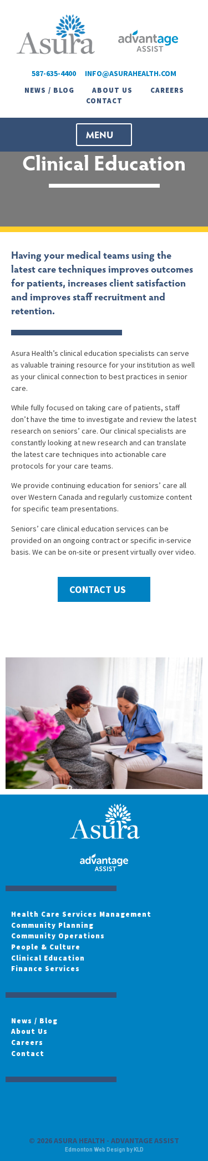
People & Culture (45, 947)
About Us (112, 90)
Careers (167, 90)
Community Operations (58, 936)
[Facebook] (19, 1108)
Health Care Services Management (81, 914)
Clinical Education (48, 958)
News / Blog (49, 90)
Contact (104, 100)
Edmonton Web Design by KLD (104, 1150)
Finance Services (45, 968)
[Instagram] (51, 1108)
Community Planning (52, 925)
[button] (104, 134)
